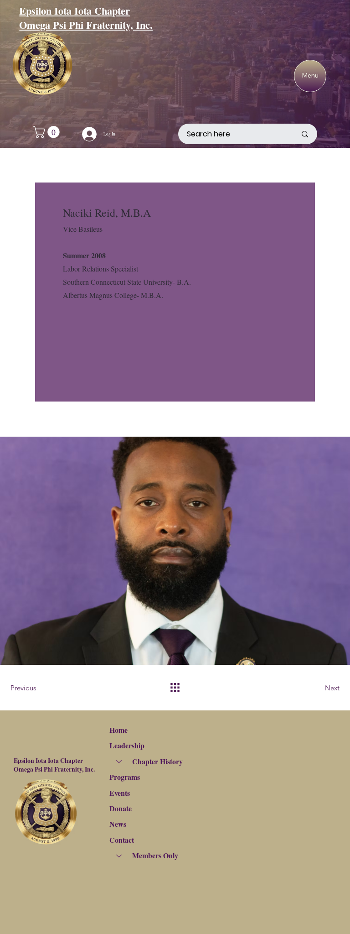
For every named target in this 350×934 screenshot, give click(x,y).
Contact (121, 840)
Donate (120, 808)
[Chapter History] (118, 761)
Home (118, 730)
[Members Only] (118, 855)
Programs (124, 777)
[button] (47, 132)
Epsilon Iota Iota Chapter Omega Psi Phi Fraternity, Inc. (86, 17)
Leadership (126, 745)
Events (119, 793)
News (117, 824)
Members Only (155, 855)
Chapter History (157, 761)
